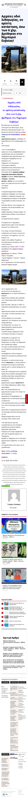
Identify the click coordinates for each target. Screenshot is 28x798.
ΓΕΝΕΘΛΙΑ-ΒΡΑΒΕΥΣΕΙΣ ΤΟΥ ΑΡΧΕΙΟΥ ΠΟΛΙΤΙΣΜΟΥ (22, 699)
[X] (21, 756)
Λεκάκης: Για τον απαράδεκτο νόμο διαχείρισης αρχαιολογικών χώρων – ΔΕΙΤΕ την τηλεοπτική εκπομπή (13, 655)
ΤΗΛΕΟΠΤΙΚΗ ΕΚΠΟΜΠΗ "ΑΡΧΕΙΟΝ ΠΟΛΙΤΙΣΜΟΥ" (13, 718)
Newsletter (26, 399)
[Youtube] (23, 756)
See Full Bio (13, 507)
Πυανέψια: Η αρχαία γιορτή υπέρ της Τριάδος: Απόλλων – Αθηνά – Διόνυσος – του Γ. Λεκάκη (14, 648)
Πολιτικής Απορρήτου (21, 764)
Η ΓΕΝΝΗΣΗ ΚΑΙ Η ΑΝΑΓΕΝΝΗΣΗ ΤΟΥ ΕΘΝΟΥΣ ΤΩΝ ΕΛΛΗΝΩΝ (14, 724)
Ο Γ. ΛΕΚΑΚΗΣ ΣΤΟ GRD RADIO (5, 779)
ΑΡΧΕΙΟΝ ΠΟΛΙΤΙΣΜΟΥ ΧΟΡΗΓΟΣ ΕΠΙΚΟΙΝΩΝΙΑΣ (21, 705)
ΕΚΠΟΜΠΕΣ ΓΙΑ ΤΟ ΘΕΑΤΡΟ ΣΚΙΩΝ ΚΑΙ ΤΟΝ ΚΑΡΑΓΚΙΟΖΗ (5, 784)
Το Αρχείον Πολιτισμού (21, 767)
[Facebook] (19, 756)
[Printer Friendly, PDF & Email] (5, 487)
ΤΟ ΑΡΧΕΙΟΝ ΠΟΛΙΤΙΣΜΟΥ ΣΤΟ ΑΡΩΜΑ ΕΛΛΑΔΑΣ (14, 694)
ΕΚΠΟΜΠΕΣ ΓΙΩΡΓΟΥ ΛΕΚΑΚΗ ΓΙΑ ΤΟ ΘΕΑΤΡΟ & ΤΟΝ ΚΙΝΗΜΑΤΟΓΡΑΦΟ (14, 748)
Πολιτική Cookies (22, 761)
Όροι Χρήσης (21, 759)
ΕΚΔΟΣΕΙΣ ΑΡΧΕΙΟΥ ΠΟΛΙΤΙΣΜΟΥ (21, 691)
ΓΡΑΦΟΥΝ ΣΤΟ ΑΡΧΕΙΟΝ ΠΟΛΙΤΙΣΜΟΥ (21, 711)
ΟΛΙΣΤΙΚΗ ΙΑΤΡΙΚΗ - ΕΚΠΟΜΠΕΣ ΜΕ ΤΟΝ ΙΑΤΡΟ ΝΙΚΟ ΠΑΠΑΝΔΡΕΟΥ (5, 774)
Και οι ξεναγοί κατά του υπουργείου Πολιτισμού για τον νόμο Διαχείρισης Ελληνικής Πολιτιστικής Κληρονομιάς (13, 661)
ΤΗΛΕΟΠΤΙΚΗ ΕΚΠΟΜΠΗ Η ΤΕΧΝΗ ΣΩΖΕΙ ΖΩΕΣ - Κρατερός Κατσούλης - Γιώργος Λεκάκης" (14, 732)
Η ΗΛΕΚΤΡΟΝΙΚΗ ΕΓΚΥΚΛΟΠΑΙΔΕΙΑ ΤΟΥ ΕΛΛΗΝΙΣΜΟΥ (14, 6)
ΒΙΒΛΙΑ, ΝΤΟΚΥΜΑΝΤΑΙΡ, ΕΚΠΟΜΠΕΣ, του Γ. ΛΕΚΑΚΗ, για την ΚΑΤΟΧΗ (22, 717)
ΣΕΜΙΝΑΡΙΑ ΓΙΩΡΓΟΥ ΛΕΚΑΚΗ (22, 695)
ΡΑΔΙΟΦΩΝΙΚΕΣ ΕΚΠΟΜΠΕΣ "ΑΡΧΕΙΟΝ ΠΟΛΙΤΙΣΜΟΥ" (4, 760)
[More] (22, 82)
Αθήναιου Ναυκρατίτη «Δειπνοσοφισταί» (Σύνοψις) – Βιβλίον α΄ (14, 642)
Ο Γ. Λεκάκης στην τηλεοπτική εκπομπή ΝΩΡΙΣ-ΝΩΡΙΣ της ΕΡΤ (14, 688)
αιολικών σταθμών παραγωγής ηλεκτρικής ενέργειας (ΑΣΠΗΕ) (12, 174)
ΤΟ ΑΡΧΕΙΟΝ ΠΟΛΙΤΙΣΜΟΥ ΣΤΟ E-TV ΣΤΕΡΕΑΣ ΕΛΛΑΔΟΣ (14, 712)
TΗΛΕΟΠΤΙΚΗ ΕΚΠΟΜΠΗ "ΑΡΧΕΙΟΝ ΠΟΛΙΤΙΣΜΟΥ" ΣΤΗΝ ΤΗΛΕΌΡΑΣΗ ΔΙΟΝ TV (14, 704)
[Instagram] (20, 756)
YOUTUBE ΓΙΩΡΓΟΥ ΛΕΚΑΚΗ (14, 698)
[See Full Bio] (17, 508)
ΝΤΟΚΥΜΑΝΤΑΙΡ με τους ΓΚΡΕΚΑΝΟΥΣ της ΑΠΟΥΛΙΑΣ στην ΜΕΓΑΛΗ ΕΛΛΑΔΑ (14, 740)
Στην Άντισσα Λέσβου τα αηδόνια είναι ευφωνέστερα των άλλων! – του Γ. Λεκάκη (14, 667)
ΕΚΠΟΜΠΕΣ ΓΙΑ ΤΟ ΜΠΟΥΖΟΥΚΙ (4, 765)
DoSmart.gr (5, 792)
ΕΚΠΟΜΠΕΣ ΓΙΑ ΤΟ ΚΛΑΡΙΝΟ (4, 769)
